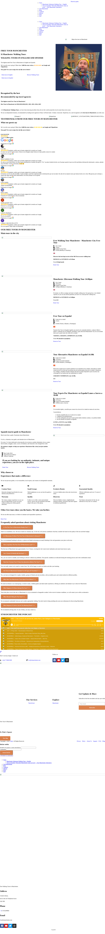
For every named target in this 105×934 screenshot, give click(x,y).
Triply (11, 741)
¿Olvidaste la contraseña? (6, 755)
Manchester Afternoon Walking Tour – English (54, 4)
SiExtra (41, 13)
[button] (52, 19)
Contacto (41, 11)
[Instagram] (67, 660)
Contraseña (3, 749)
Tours (40, 3)
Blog (40, 10)
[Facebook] (54, 660)
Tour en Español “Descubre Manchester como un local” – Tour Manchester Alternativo (55, 6)
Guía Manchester (43, 8)
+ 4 (1, 910)
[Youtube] (59, 660)
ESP (40, 16)
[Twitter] (63, 660)
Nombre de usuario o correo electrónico (10, 747)
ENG (40, 14)
